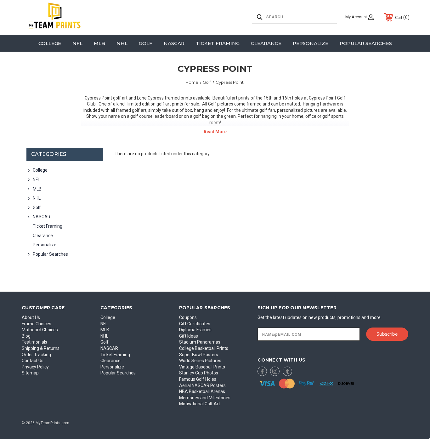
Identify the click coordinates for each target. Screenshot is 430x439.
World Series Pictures (200, 360)
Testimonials (34, 342)
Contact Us (32, 360)
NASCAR (174, 43)
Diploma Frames (195, 329)
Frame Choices (36, 323)
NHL (121, 43)
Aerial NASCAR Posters (202, 385)
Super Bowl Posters (198, 354)
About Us (31, 317)
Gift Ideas (188, 336)
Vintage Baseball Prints (202, 366)
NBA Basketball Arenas (202, 391)
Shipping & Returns (40, 348)
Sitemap (30, 372)
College (49, 43)
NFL (77, 43)
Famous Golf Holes (197, 379)
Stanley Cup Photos (198, 372)
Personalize (310, 43)
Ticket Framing (218, 43)
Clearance (266, 43)
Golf (145, 43)
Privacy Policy (35, 366)
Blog (26, 336)
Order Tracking (36, 354)
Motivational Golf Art (199, 403)
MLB (99, 43)
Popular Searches (366, 43)
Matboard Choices (40, 329)
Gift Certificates (194, 323)
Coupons (188, 317)
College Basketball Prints (203, 348)
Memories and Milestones (204, 397)
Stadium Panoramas (199, 342)
